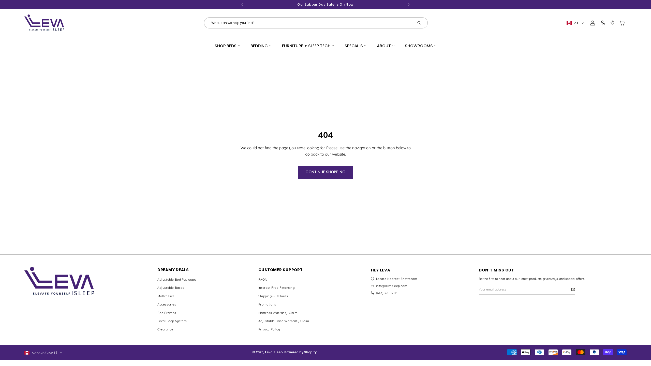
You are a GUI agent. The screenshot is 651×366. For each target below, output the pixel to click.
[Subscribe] (573, 289)
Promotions (267, 304)
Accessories (166, 304)
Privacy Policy (269, 329)
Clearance (165, 329)
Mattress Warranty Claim (278, 313)
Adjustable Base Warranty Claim (283, 321)
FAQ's (262, 279)
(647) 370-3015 (387, 293)
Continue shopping (325, 172)
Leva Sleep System (172, 321)
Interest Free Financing (276, 287)
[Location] (612, 23)
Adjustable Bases (170, 287)
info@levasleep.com (391, 286)
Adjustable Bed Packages (177, 279)
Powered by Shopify (300, 352)
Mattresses (166, 296)
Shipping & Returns (273, 296)
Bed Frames (166, 313)
